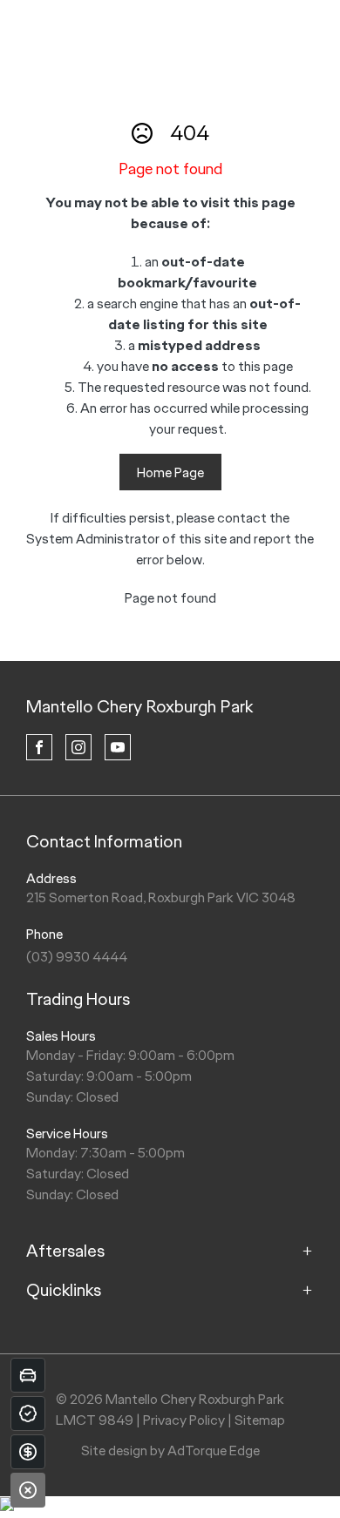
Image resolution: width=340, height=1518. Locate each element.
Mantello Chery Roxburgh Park (139, 706)
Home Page (170, 472)
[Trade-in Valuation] (27, 1375)
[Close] (27, 1490)
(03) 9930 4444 (76, 957)
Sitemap (260, 1420)
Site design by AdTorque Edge (170, 1450)
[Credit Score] (27, 1413)
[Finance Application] (27, 1451)
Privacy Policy (184, 1420)
